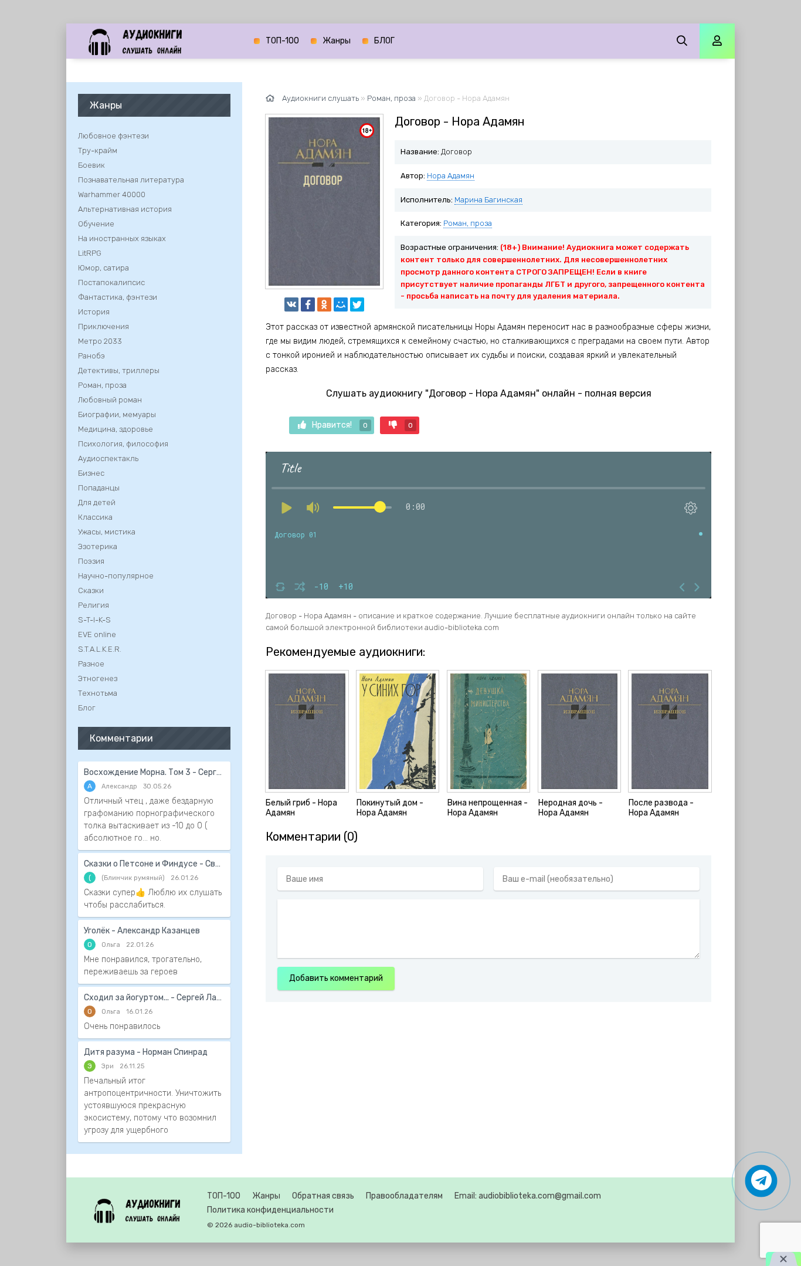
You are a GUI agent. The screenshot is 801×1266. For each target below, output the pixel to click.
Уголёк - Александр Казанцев (142, 931)
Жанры (337, 41)
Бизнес (91, 473)
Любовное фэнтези (113, 135)
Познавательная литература (131, 179)
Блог (87, 707)
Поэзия (91, 561)
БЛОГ (384, 41)
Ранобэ (91, 355)
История (94, 311)
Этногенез (97, 678)
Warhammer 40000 (111, 194)
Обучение (96, 223)
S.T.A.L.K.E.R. (99, 649)
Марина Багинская (488, 199)
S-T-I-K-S (94, 619)
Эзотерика (97, 546)
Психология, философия (123, 443)
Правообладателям (404, 1196)
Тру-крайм (97, 150)
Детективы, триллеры (118, 370)
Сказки (91, 590)
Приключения (103, 326)
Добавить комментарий (336, 978)
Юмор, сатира (103, 267)
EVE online (97, 634)
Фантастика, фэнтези (117, 297)
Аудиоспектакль (108, 458)
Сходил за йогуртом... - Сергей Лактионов (154, 998)
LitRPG (89, 253)
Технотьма (97, 693)
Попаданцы (99, 487)
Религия (93, 605)
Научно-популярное (116, 575)
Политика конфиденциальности (270, 1210)
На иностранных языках (122, 238)
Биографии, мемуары (117, 414)
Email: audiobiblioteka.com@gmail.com (527, 1196)
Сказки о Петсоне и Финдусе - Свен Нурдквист (154, 864)
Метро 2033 (100, 341)
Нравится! (340, 425)
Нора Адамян (450, 175)
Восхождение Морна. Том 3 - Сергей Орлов (154, 772)
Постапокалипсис (111, 282)
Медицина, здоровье (115, 429)
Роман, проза (467, 223)
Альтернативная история (125, 209)
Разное (91, 663)
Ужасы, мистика (106, 531)
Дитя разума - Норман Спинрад (146, 1052)
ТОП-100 (282, 41)
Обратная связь (323, 1196)
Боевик (91, 165)
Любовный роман (110, 399)
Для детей (97, 502)
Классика (95, 517)
